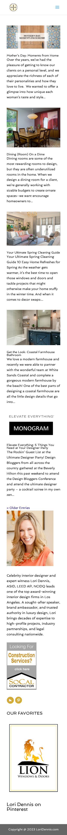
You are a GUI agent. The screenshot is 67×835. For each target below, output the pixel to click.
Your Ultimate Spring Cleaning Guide (33, 252)
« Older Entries (18, 508)
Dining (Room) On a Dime (26, 154)
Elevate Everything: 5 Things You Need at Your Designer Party (30, 446)
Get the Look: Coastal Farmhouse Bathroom (31, 353)
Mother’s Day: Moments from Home (33, 55)
